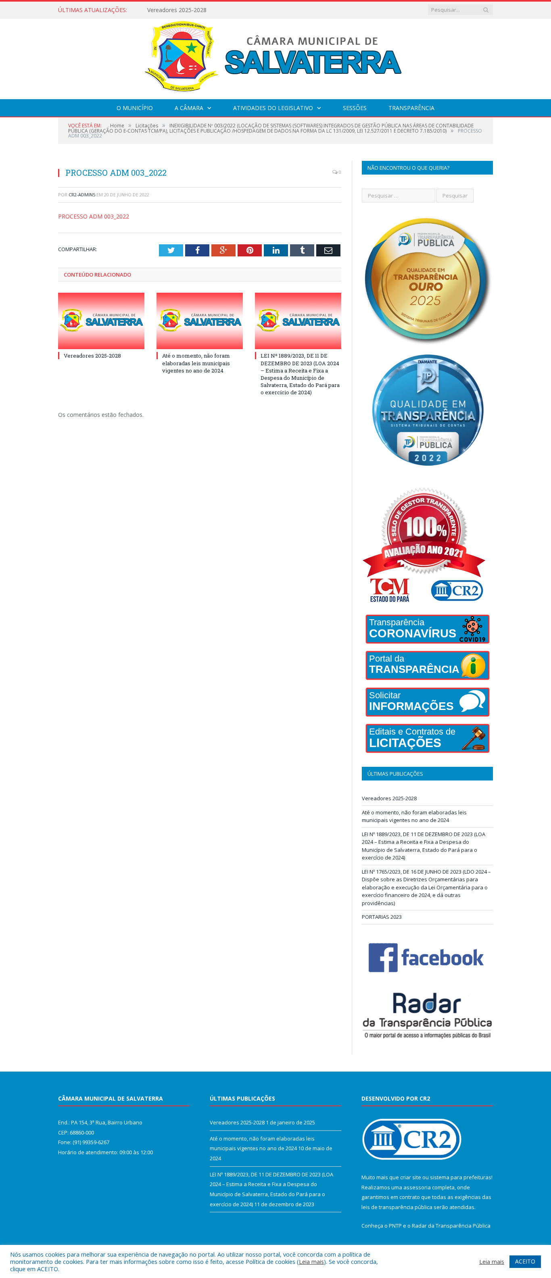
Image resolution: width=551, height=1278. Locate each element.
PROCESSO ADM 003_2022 (93, 216)
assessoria (417, 1187)
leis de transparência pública (396, 1207)
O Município (135, 108)
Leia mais (311, 1261)
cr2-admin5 (82, 194)
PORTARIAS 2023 (382, 916)
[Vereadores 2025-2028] (101, 321)
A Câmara (189, 108)
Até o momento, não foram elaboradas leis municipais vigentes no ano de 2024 (240, 10)
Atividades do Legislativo (273, 108)
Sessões (355, 108)
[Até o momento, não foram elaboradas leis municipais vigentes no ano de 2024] (200, 321)
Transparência (411, 108)
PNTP (395, 1225)
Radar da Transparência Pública (451, 1225)
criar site (410, 1177)
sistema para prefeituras (460, 1177)
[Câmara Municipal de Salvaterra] (276, 57)
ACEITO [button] (525, 1261)
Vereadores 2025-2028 (92, 355)
